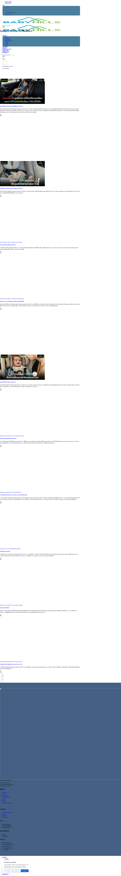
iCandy (6, 42)
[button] (4, 5)
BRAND (4, 35)
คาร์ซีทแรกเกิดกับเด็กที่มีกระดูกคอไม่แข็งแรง (8, 438)
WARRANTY (6, 52)
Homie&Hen (8, 39)
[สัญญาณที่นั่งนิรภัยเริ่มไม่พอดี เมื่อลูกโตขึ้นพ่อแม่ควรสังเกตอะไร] (22, 103)
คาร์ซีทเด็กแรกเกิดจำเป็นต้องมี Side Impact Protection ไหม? (11, 664)
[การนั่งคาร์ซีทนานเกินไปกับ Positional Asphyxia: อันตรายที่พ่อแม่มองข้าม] (11, 492)
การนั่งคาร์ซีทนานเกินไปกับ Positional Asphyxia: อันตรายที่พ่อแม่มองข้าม (13, 494)
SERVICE (5, 48)
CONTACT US (6, 51)
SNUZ (6, 43)
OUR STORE (6, 50)
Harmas (7, 45)
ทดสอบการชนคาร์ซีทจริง (4, 607)
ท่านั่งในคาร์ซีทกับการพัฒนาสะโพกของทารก (8, 382)
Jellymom (7, 41)
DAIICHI (7, 37)
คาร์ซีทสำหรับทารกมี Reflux (5, 551)
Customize (8, 870)
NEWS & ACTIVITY (7, 49)
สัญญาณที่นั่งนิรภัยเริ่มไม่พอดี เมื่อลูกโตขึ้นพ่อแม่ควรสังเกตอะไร (11, 106)
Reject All (16, 870)
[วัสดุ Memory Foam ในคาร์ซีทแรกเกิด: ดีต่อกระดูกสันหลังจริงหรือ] (12, 298)
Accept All (25, 870)
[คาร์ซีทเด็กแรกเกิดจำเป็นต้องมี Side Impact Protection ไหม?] (11, 661)
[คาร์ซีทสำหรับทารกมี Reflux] (10, 548)
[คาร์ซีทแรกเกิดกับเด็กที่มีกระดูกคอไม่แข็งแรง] (12, 435)
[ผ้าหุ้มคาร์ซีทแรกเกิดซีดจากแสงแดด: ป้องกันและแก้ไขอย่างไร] (22, 185)
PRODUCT (5, 47)
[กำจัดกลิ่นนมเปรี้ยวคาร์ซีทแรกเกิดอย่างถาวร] (11, 242)
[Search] (4, 56)
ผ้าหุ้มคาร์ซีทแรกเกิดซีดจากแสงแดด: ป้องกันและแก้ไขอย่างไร (11, 188)
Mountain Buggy (8, 40)
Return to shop (8, 14)
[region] (16, 866)
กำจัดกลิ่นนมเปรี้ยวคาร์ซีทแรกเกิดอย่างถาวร (8, 244)
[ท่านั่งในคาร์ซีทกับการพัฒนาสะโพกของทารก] (22, 379)
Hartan (6, 36)
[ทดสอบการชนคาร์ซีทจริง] (11, 605)
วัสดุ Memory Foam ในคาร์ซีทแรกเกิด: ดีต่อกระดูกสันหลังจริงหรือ (12, 301)
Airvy (6, 44)
